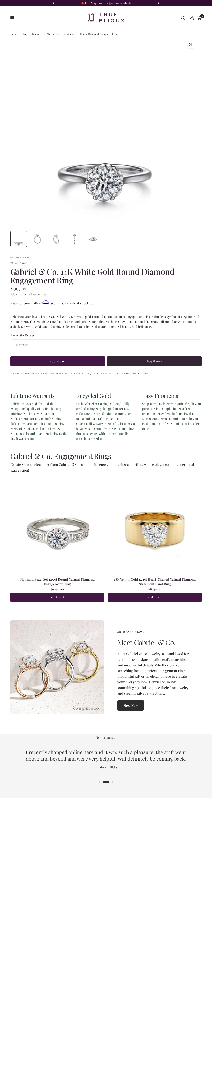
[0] (198, 17)
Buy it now (154, 361)
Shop (24, 34)
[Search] (182, 17)
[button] (130, 705)
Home (13, 34)
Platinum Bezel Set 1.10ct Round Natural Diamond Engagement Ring (57, 581)
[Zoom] (191, 45)
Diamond (37, 34)
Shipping (15, 294)
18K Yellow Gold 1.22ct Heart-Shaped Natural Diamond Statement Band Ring (155, 581)
